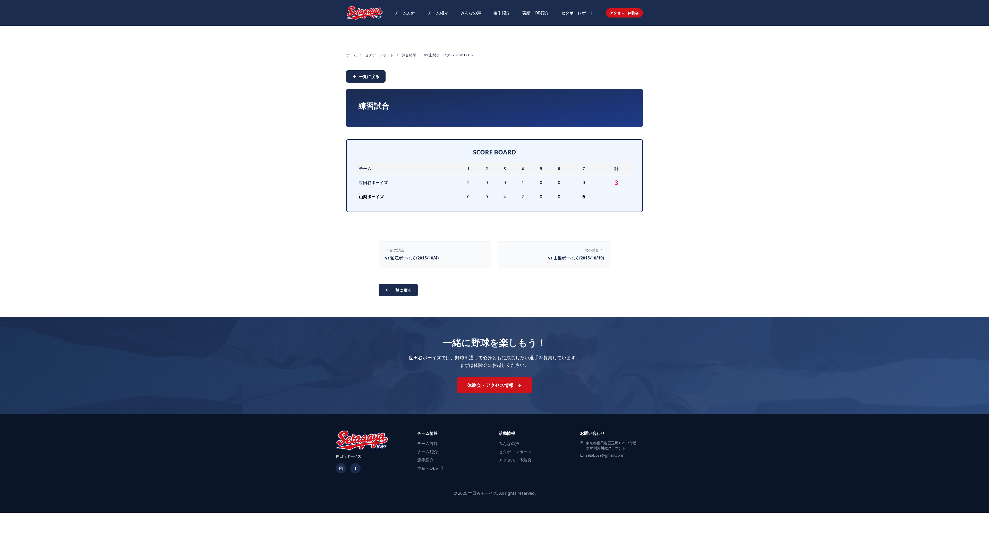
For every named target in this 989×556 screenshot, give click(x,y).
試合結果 (409, 55)
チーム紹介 (438, 13)
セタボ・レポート (577, 13)
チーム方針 (405, 13)
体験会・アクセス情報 (491, 385)
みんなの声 (471, 13)
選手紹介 (501, 13)
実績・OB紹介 (535, 13)
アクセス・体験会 (624, 12)
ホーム (351, 55)
